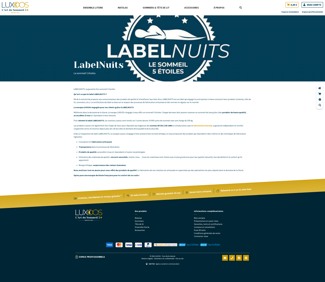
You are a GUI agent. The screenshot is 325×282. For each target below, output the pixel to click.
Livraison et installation (204, 227)
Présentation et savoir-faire (206, 221)
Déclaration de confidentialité (164, 259)
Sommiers (139, 221)
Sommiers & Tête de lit (156, 7)
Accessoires (191, 7)
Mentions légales (147, 259)
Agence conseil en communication (164, 264)
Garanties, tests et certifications (208, 224)
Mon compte (199, 218)
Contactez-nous (201, 236)
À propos (219, 7)
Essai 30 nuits (200, 230)
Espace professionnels (312, 12)
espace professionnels (92, 256)
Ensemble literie (93, 7)
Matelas (123, 7)
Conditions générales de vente (207, 233)
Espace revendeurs (290, 12)
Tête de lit (139, 224)
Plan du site (179, 259)
